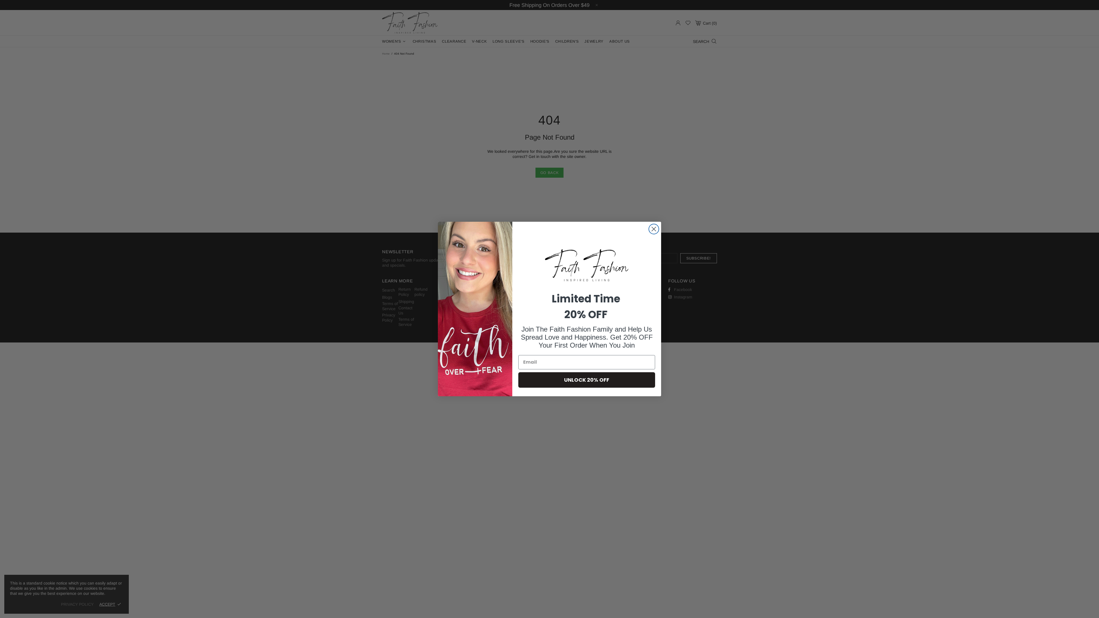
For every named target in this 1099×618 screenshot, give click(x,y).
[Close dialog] (654, 229)
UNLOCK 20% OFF (586, 379)
